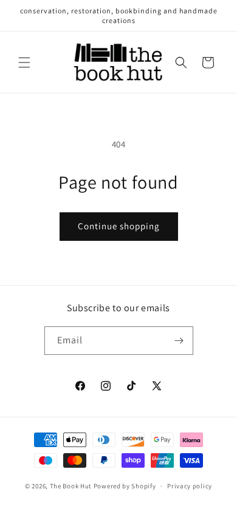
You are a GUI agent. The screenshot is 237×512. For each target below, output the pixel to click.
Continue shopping (119, 226)
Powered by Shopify (125, 486)
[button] (24, 62)
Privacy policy (189, 486)
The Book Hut (71, 486)
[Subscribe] (179, 340)
